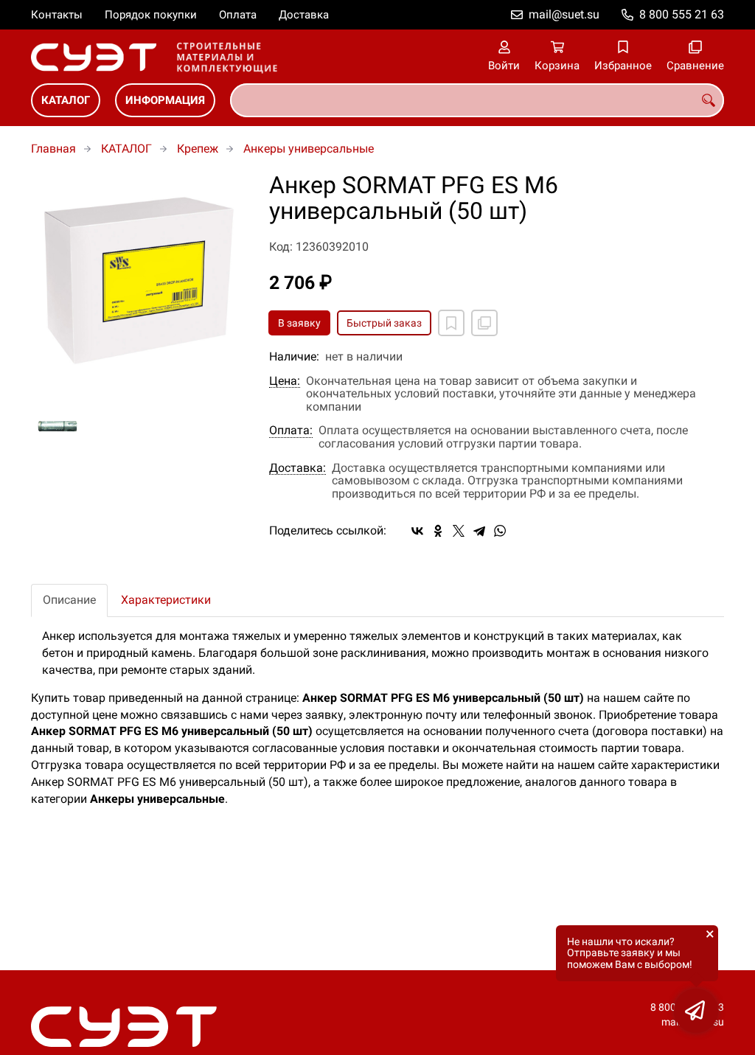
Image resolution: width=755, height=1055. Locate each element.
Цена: (284, 381)
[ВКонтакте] (417, 531)
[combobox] (477, 100)
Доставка (304, 14)
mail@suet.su (564, 14)
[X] (458, 531)
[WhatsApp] (500, 531)
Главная (53, 149)
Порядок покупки (151, 14)
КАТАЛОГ (65, 100)
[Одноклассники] (438, 531)
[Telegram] (479, 531)
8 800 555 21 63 (681, 14)
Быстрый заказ (384, 323)
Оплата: (291, 430)
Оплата (238, 14)
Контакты (57, 14)
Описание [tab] (69, 600)
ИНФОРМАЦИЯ (165, 100)
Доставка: (297, 468)
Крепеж (197, 149)
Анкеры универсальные (308, 149)
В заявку (299, 323)
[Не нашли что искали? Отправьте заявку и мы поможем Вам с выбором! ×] (696, 1011)
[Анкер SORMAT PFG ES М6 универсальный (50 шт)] (139, 281)
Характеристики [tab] (166, 600)
